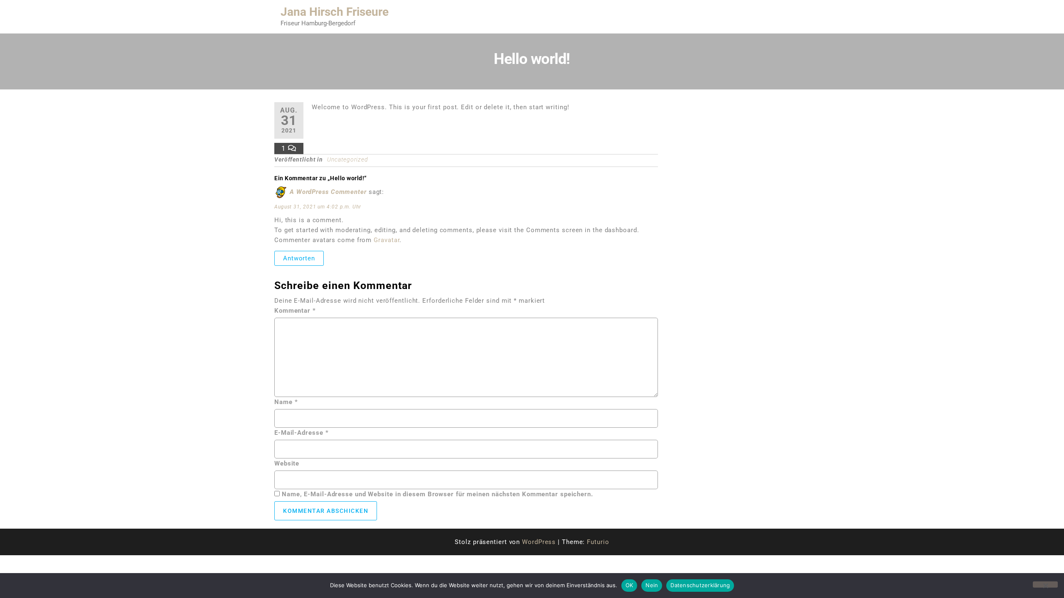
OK (629, 585)
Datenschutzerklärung (700, 585)
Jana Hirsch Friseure (335, 12)
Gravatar (386, 240)
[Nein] (1045, 584)
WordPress (539, 542)
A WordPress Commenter (328, 192)
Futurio (598, 542)
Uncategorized (347, 159)
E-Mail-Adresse (301, 432)
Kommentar (295, 310)
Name (286, 402)
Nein (651, 585)
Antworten (299, 258)
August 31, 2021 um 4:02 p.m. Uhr (317, 207)
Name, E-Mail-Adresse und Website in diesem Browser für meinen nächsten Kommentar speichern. (437, 494)
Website (286, 463)
